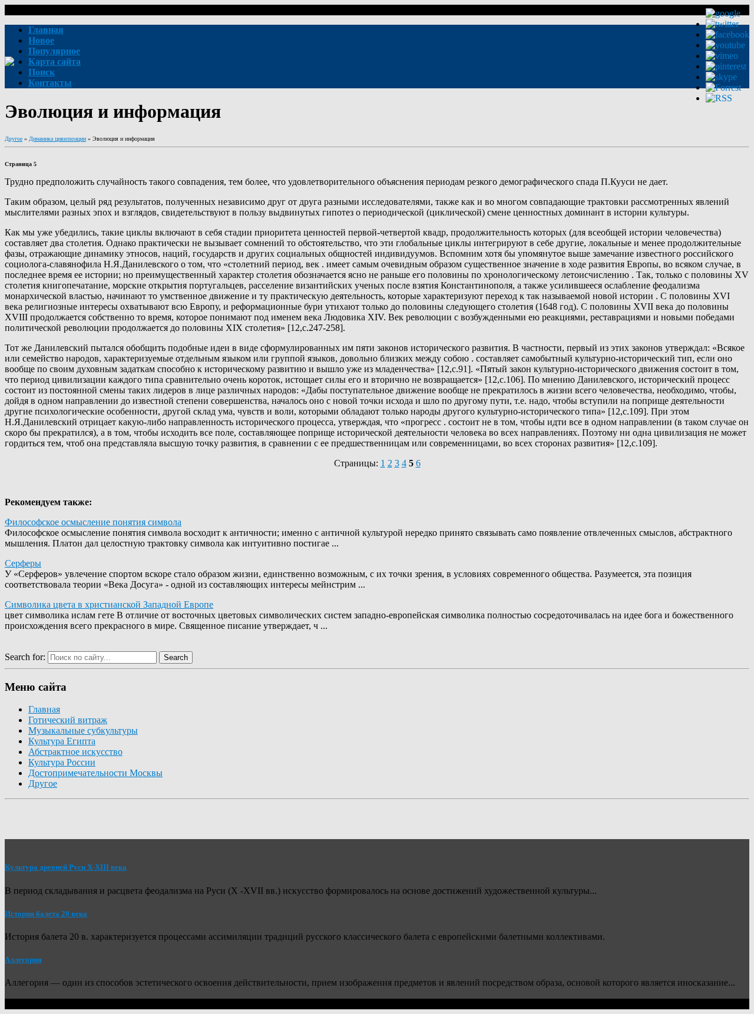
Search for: (25, 657)
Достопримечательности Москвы (95, 773)
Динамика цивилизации (57, 138)
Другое (13, 138)
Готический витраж (67, 720)
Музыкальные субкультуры (83, 730)
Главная (44, 709)
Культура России (61, 762)
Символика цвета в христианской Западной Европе (109, 604)
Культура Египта (61, 741)
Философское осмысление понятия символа (93, 522)
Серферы (23, 563)
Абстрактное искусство (75, 752)
